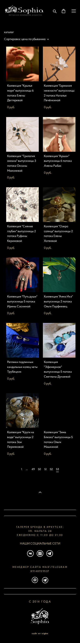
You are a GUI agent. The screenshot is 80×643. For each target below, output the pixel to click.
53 (57, 469)
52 (51, 469)
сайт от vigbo (40, 634)
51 (45, 469)
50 (39, 469)
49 (33, 469)
